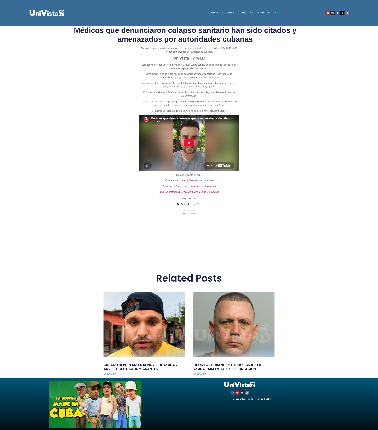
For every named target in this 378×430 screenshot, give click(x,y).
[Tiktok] (347, 13)
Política (228, 13)
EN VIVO (281, 12)
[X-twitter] (342, 13)
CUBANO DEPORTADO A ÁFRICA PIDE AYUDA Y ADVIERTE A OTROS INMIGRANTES (141, 367)
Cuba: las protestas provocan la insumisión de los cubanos (189, 192)
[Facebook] (232, 393)
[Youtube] (328, 13)
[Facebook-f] (337, 13)
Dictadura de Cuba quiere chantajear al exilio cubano (189, 186)
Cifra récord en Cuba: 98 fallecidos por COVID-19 (189, 180)
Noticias (214, 13)
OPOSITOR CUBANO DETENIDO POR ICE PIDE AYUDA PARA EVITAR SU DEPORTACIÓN (228, 367)
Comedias (246, 13)
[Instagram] (332, 13)
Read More (110, 374)
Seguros (264, 13)
